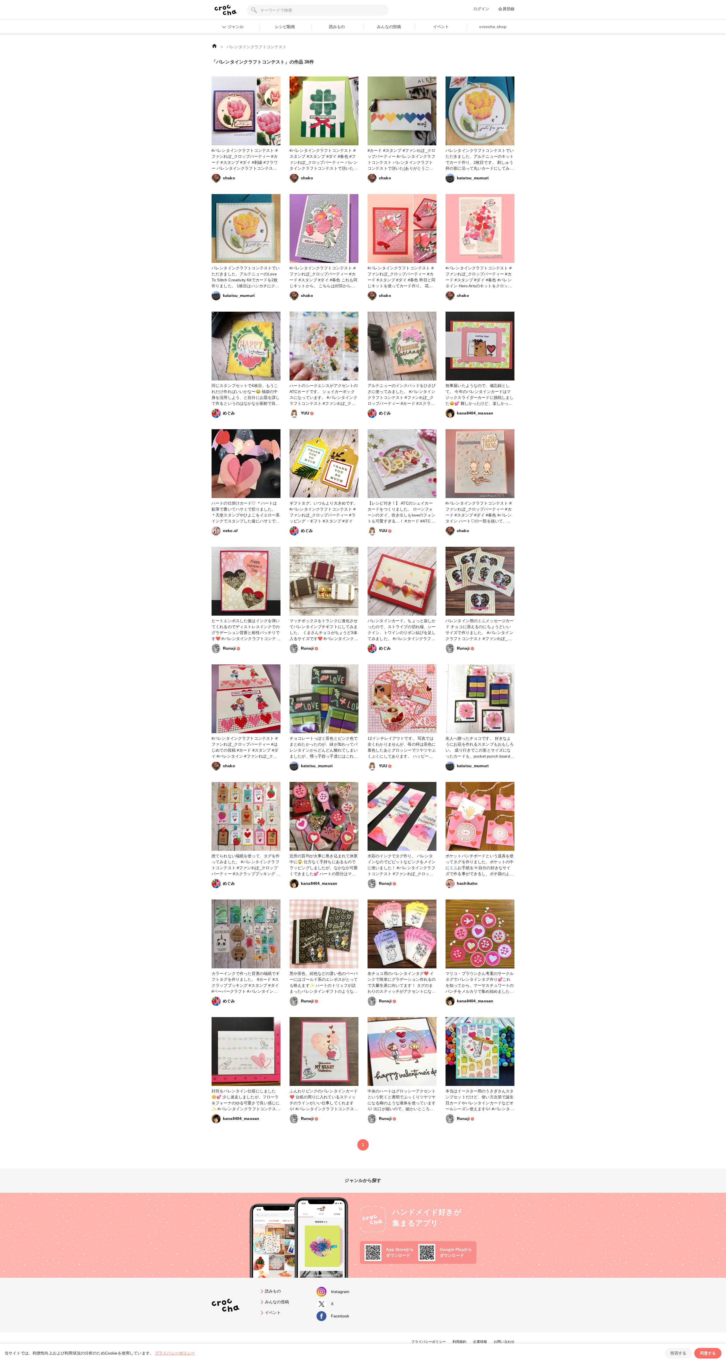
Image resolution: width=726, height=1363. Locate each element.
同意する (708, 1353)
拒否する (678, 1353)
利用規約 (460, 1342)
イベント (441, 26)
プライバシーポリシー (428, 1342)
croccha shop (492, 26)
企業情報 (480, 1342)
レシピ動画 (285, 26)
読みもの (337, 26)
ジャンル (236, 26)
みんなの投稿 (389, 26)
